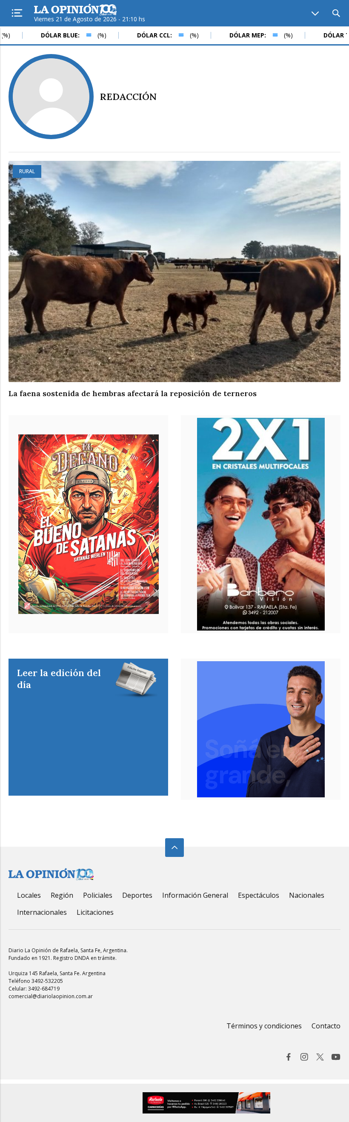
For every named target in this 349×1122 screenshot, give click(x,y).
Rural (27, 171)
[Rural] (174, 271)
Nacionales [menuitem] (306, 895)
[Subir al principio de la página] (174, 847)
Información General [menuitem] (195, 895)
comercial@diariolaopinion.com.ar (51, 996)
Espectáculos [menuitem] (258, 895)
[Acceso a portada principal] (75, 10)
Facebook (288, 1056)
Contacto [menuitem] (326, 1026)
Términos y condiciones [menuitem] (264, 1026)
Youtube (336, 1056)
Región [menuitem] (62, 895)
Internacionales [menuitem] (42, 912)
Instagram (304, 1056)
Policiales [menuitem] (97, 895)
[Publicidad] (261, 729)
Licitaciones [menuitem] (95, 912)
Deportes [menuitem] (137, 895)
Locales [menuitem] (29, 895)
